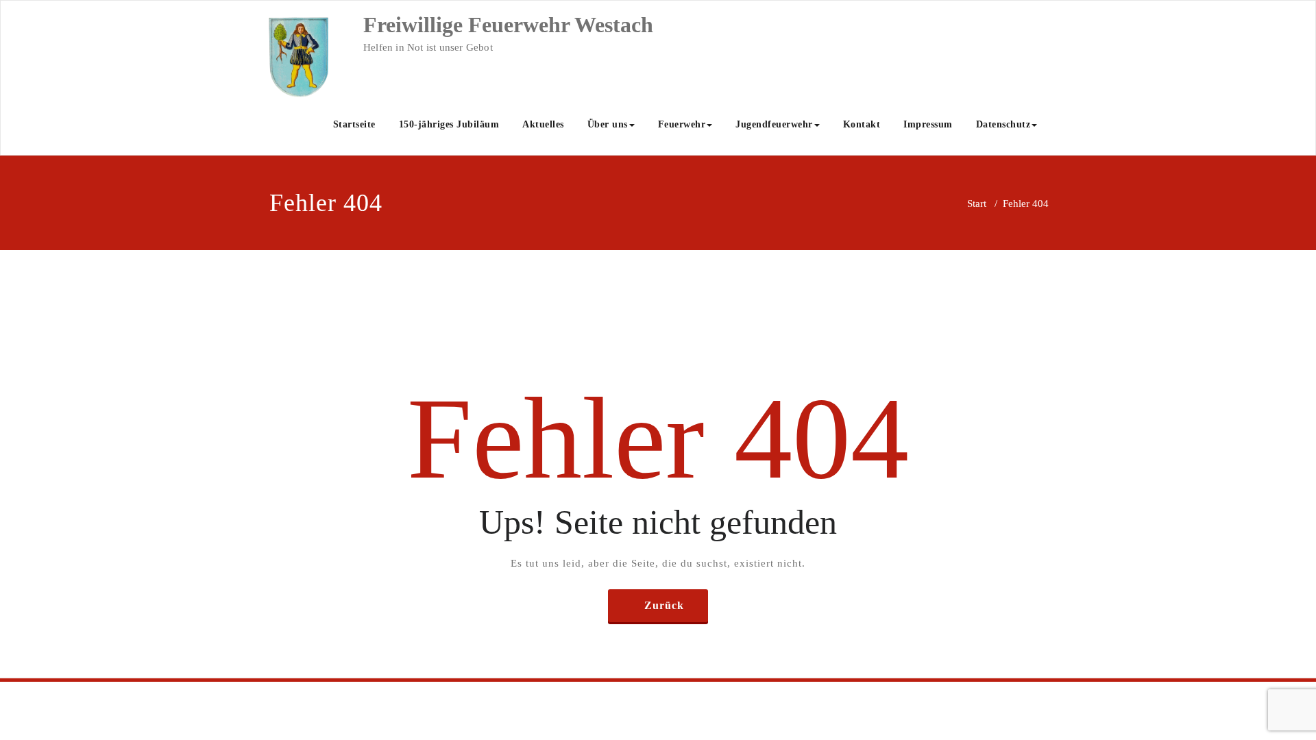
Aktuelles (543, 124)
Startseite (354, 124)
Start (976, 203)
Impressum (928, 124)
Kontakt (862, 124)
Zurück (664, 605)
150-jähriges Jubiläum (449, 124)
